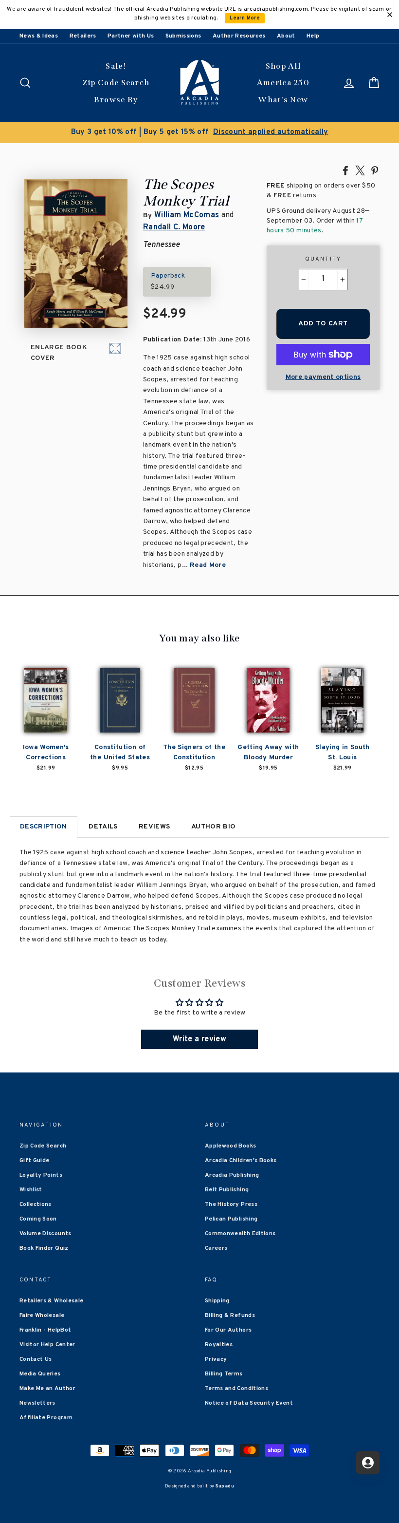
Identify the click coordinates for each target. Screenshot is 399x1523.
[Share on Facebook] (345, 170)
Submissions (183, 36)
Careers (216, 1248)
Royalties (219, 1345)
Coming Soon (38, 1219)
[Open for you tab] (368, 1462)
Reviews (154, 827)
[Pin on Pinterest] (375, 170)
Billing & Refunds (230, 1315)
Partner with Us (131, 36)
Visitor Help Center (47, 1345)
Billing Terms (224, 1374)
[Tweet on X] (360, 170)
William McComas (186, 215)
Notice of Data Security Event (249, 1403)
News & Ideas (38, 36)
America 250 (283, 82)
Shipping (217, 1301)
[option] (199, 132)
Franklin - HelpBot (45, 1330)
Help (313, 36)
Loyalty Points (40, 1175)
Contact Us (35, 1359)
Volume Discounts (45, 1234)
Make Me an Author (47, 1388)
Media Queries (40, 1374)
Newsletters (37, 1403)
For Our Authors (228, 1330)
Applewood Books (230, 1146)
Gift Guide (34, 1161)
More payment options (323, 377)
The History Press (231, 1204)
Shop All (283, 66)
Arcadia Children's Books (240, 1161)
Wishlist (30, 1190)
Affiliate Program (46, 1418)
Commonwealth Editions (240, 1234)
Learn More (245, 18)
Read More (208, 565)
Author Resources (239, 36)
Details (103, 827)
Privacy (216, 1359)
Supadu (225, 1486)
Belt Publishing (227, 1190)
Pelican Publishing (231, 1219)
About (286, 36)
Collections (35, 1204)
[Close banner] (389, 14)
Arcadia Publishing (232, 1175)
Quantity (323, 259)
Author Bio (213, 827)
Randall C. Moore (174, 227)
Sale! (116, 66)
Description (43, 827)
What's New (283, 99)
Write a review (199, 1039)
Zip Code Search (116, 82)
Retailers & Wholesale (51, 1301)
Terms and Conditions (236, 1388)
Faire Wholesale (41, 1315)
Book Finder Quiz (44, 1248)
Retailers (83, 36)
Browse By (116, 99)
